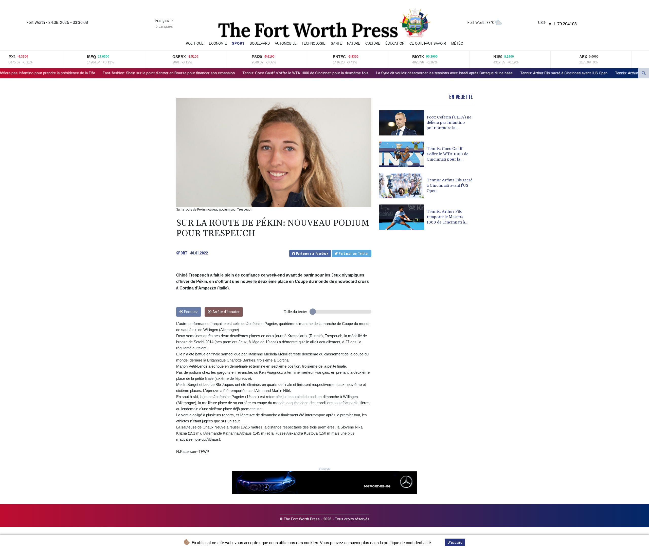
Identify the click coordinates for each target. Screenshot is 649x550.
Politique (195, 43)
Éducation (394, 43)
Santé (336, 43)
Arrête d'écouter (225, 312)
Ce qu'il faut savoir (427, 43)
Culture (372, 43)
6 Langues (164, 26)
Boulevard (260, 43)
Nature (353, 43)
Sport (238, 43)
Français (162, 21)
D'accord (455, 542)
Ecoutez (190, 312)
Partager (311, 253)
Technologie (314, 43)
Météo (457, 43)
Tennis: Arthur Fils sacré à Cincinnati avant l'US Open (498, 73)
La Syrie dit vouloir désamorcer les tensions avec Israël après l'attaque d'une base (378, 73)
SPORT (181, 252)
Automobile (286, 43)
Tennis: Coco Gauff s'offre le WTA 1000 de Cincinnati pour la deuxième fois (239, 73)
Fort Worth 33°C (481, 22)
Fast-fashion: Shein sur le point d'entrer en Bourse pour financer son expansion (103, 73)
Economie (218, 43)
